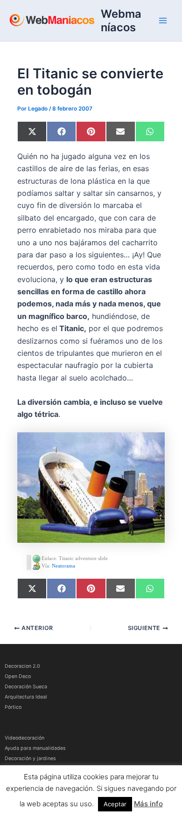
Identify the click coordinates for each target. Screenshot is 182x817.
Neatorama (63, 565)
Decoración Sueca (26, 687)
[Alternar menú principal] (163, 20)
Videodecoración (24, 738)
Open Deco (18, 676)
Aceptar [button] (115, 804)
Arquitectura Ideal (26, 697)
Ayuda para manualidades (35, 748)
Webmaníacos (121, 20)
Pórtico (13, 707)
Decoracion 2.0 (22, 666)
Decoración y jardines (30, 758)
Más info (148, 803)
